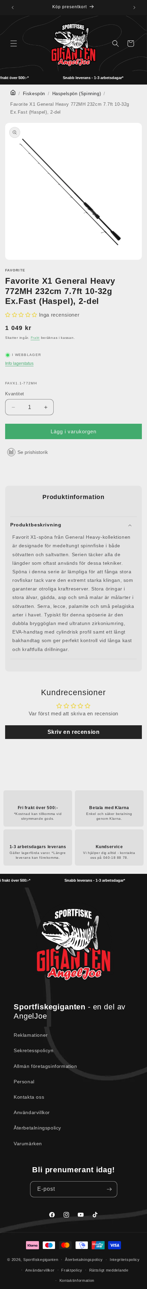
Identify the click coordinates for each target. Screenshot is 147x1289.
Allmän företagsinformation (45, 1066)
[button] (13, 43)
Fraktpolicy (71, 1270)
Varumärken (28, 1143)
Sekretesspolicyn (34, 1050)
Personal (24, 1081)
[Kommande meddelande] (134, 7)
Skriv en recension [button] (74, 732)
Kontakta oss (29, 1097)
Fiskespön (34, 93)
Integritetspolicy (125, 1260)
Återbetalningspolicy (37, 1128)
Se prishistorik (32, 452)
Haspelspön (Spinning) (76, 93)
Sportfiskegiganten (40, 1260)
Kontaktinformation (77, 1280)
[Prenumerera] (109, 1189)
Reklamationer (31, 1035)
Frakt (35, 338)
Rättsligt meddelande (109, 1270)
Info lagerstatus (19, 363)
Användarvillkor (32, 1112)
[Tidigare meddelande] (12, 7)
